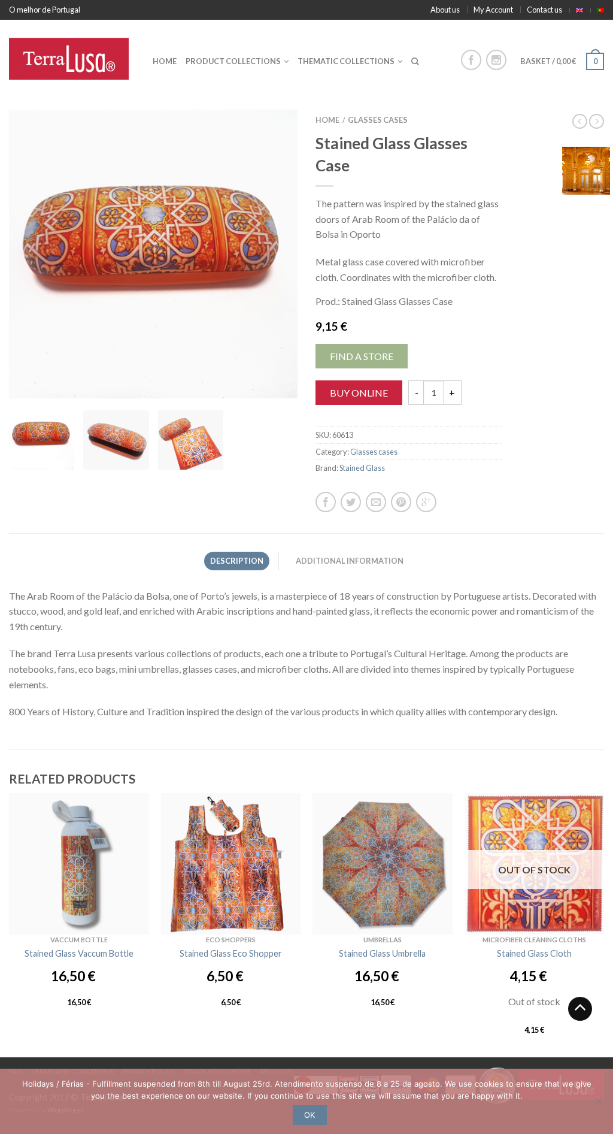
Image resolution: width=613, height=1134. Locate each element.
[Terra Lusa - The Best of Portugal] (72, 56)
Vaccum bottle (79, 940)
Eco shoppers (231, 940)
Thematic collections (346, 61)
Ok (309, 1115)
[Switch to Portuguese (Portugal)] (600, 10)
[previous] (23, 254)
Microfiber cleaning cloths (534, 940)
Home (165, 61)
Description (236, 561)
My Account (493, 9)
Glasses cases (378, 120)
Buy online (359, 392)
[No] (598, 1101)
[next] (282, 254)
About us (445, 9)
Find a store (361, 356)
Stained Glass (362, 468)
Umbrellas (382, 940)
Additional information (349, 561)
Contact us (544, 9)
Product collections (233, 61)
